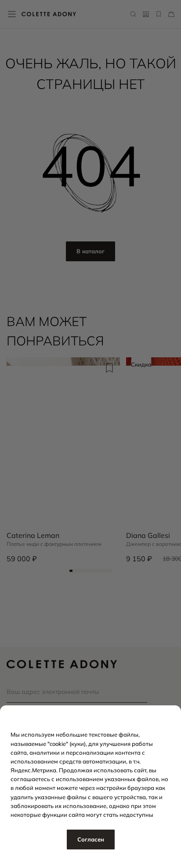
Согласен (90, 839)
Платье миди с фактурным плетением (54, 544)
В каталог (90, 251)
